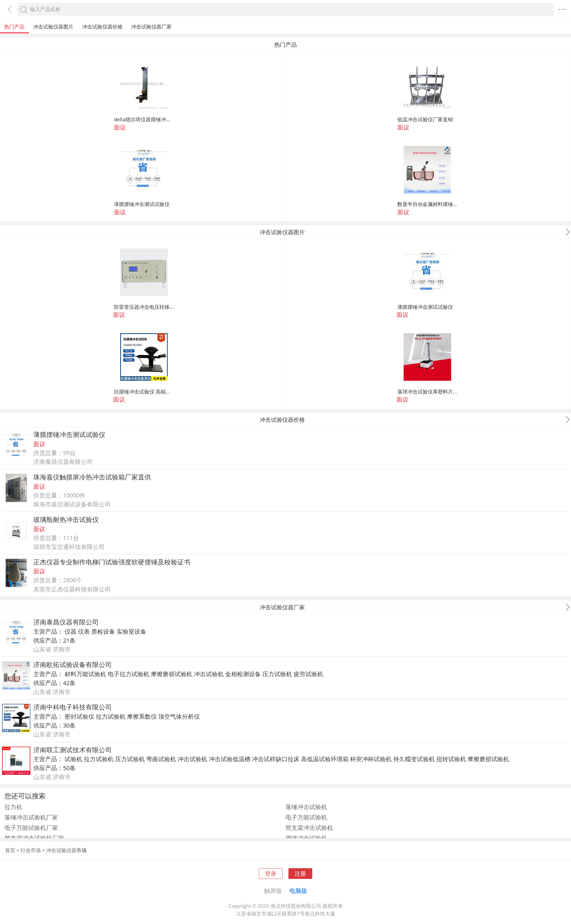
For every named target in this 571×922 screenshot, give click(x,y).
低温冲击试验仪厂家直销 (425, 119)
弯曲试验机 (161, 759)
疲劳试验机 (308, 674)
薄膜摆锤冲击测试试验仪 (142, 204)
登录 (270, 873)
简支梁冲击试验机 (309, 827)
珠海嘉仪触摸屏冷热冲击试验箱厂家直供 (92, 477)
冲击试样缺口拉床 (275, 759)
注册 (300, 873)
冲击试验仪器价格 (102, 26)
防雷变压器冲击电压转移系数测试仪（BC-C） (144, 306)
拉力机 (13, 807)
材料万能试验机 (85, 674)
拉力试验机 (111, 716)
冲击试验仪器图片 (53, 26)
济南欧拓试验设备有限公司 (72, 664)
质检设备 (103, 631)
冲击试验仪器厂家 (151, 26)
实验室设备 (131, 631)
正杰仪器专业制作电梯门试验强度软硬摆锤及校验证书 (111, 562)
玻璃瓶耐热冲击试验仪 (66, 519)
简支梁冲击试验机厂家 (34, 838)
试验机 (73, 759)
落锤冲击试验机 (306, 807)
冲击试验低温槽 (229, 759)
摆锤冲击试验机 (306, 838)
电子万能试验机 (306, 817)
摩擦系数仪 (142, 716)
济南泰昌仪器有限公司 (66, 622)
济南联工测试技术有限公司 (72, 749)
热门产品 (14, 26)
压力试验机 (277, 674)
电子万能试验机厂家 (31, 827)
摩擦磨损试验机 (171, 674)
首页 (10, 850)
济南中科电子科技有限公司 (72, 707)
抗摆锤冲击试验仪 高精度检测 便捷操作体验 (144, 391)
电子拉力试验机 (128, 674)
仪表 (84, 631)
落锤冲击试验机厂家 (31, 817)
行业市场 (31, 850)
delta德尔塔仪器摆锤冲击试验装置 (144, 119)
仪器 (70, 631)
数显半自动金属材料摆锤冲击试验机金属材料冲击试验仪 (427, 204)
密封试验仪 (79, 716)
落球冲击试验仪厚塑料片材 (427, 391)
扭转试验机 (451, 759)
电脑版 (298, 890)
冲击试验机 (209, 674)
